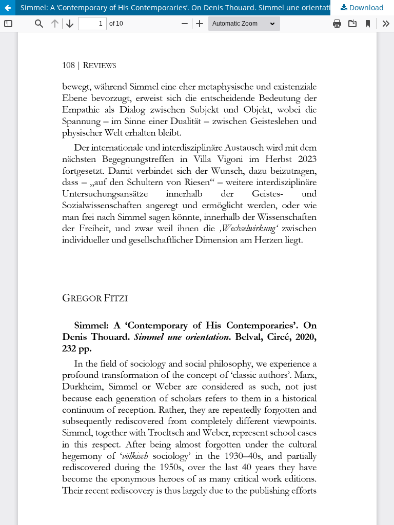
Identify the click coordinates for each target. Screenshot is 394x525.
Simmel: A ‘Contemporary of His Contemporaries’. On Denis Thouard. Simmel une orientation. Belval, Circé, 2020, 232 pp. (207, 7)
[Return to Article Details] (7, 7)
